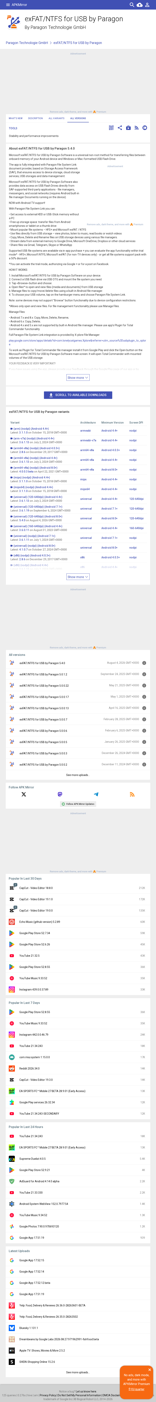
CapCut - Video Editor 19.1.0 (36, 899)
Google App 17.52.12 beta (34, 1282)
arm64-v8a (87, 450)
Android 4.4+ (109, 430)
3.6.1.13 (24, 442)
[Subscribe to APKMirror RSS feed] (132, 795)
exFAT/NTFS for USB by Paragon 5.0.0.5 (43, 742)
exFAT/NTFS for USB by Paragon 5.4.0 (42, 663)
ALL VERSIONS (78, 118)
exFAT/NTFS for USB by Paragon (77, 43)
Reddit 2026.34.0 (29, 1068)
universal (86, 498)
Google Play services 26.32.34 (37, 1102)
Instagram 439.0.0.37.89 (33, 989)
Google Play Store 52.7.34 (34, 933)
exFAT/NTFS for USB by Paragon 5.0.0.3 (43, 753)
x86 (82, 557)
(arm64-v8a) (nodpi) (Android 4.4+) (35, 457)
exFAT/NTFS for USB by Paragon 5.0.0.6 (43, 730)
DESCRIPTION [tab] (35, 118)
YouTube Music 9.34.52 (33, 1215)
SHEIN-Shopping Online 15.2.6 (37, 1361)
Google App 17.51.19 (31, 1237)
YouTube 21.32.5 (29, 955)
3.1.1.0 (23, 432)
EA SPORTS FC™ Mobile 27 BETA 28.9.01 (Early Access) (52, 1091)
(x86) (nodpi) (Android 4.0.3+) (32, 555)
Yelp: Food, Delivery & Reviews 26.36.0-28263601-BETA (52, 1305)
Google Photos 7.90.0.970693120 (39, 1226)
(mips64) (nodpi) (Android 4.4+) (33, 487)
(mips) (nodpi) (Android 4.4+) (32, 477)
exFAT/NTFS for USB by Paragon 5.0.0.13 (44, 708)
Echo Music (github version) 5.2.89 (39, 921)
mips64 (85, 489)
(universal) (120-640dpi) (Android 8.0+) (38, 516)
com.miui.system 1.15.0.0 (34, 1057)
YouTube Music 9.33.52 (33, 978)
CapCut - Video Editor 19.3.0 (36, 1079)
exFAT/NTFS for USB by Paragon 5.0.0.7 (43, 719)
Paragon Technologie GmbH (58, 27)
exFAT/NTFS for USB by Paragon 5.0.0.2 (43, 764)
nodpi (133, 430)
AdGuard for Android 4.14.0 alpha (39, 1181)
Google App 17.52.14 (31, 1271)
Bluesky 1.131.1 (28, 1328)
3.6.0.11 (24, 530)
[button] (111, 128)
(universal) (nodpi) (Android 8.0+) (34, 545)
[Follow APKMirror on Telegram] (96, 795)
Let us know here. (86, 1391)
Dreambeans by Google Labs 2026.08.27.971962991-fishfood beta (59, 1339)
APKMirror (19, 5)
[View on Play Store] (128, 128)
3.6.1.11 (24, 539)
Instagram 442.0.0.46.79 (33, 1034)
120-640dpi (136, 498)
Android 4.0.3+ (110, 450)
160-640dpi (136, 528)
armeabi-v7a (88, 440)
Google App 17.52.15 (31, 1260)
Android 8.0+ (109, 469)
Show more (76, 378)
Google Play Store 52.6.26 (34, 944)
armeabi (85, 430)
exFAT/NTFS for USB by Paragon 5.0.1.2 (43, 674)
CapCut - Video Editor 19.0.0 (36, 910)
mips (83, 479)
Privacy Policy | (49, 1395)
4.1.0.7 (23, 549)
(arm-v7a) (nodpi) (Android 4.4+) (34, 438)
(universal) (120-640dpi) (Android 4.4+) (38, 497)
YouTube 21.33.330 (31, 1192)
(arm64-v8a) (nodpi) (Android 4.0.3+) (37, 448)
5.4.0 (22, 520)
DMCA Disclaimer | (114, 1395)
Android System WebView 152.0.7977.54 (43, 1203)
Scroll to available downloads (81, 395)
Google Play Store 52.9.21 (34, 1170)
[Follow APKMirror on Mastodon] (60, 795)
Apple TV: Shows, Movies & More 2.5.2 (42, 1350)
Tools (13, 128)
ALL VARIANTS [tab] (56, 118)
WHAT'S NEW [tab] (15, 118)
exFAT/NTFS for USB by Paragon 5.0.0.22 (44, 685)
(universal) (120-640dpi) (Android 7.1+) (38, 506)
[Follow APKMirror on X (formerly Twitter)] (23, 795)
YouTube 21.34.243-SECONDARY (39, 1113)
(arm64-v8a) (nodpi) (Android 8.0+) (35, 467)
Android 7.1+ (109, 508)
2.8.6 (22, 452)
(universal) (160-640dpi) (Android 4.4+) (38, 526)
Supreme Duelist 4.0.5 (32, 1158)
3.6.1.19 (24, 510)
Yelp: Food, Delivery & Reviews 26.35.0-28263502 (48, 1316)
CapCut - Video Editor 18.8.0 (36, 888)
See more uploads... (78, 775)
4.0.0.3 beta (26, 471)
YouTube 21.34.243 (31, 1045)
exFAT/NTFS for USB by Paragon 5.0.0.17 (44, 697)
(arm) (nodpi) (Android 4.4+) (31, 428)
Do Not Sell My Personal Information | (80, 1395)
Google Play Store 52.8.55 (34, 967)
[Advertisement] (78, 82)
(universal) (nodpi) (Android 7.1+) (34, 536)
